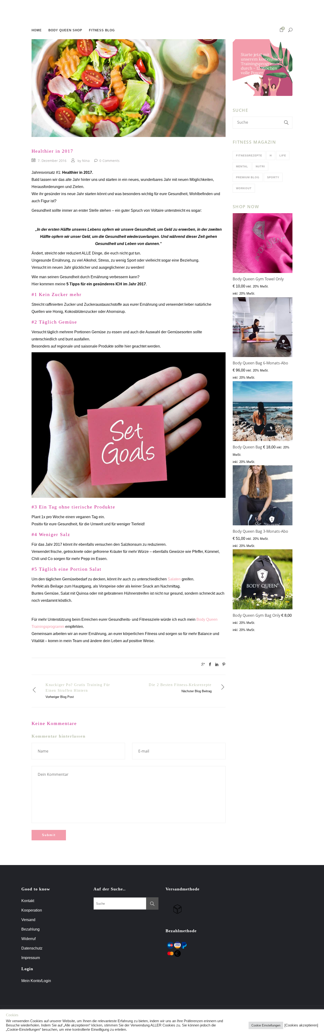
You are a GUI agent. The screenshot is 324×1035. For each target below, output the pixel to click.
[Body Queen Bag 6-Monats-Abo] (263, 328)
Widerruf (28, 939)
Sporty (273, 177)
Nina (86, 160)
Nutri (260, 166)
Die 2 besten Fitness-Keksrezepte (180, 685)
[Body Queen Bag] (263, 412)
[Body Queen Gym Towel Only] (263, 244)
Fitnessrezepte (249, 155)
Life (282, 155)
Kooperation (31, 910)
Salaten (174, 579)
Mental (242, 166)
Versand (28, 920)
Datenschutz (31, 948)
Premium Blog (247, 177)
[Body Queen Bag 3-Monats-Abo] (263, 496)
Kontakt (27, 901)
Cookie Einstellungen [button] (265, 1025)
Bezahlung (30, 929)
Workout (244, 188)
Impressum (30, 958)
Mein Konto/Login (36, 981)
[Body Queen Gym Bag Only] (263, 580)
